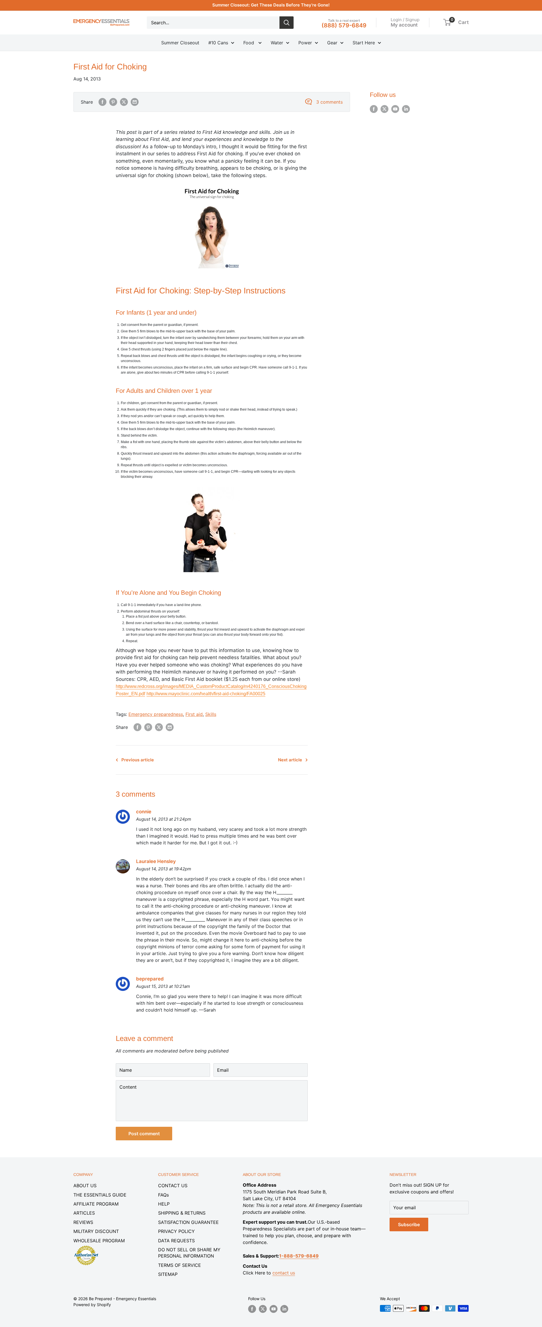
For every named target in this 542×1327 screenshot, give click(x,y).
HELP (164, 1204)
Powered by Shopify (92, 1304)
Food (249, 42)
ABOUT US (85, 1185)
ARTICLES (84, 1213)
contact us (283, 1273)
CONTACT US (172, 1185)
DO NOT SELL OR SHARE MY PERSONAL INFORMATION (189, 1253)
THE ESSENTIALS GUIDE (99, 1195)
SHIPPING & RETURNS (182, 1213)
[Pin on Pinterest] (113, 102)
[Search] (286, 22)
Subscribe (409, 1224)
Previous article (137, 759)
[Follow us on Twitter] (384, 109)
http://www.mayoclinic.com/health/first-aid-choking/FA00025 (206, 693)
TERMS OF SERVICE (179, 1265)
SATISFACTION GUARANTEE (188, 1222)
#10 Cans (218, 42)
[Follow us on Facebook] (374, 109)
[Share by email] (135, 102)
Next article (290, 759)
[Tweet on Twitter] (124, 102)
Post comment (144, 1133)
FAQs (163, 1195)
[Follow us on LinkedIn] (406, 109)
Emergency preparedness (155, 714)
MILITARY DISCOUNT (96, 1231)
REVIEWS (83, 1222)
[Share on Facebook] (102, 102)
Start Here (364, 42)
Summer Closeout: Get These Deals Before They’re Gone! (271, 5)
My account (404, 24)
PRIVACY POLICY (176, 1231)
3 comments (329, 102)
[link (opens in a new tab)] (86, 1246)
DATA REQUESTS (176, 1240)
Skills (210, 714)
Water (277, 42)
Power (305, 42)
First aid (194, 714)
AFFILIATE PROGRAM (96, 1204)
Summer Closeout (180, 42)
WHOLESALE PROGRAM (99, 1240)
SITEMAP (168, 1274)
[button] (447, 22)
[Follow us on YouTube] (395, 109)
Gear (332, 42)
